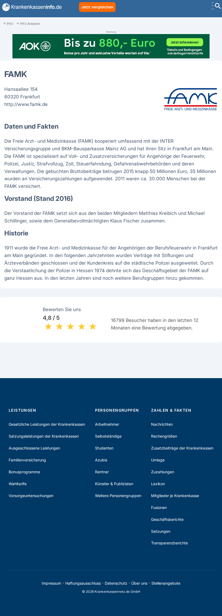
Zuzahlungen (162, 472)
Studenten (104, 448)
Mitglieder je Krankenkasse (175, 495)
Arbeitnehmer (107, 424)
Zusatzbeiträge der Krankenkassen (182, 448)
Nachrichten (162, 424)
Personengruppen (117, 410)
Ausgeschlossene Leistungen (34, 448)
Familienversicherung (27, 460)
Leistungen (22, 410)
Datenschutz (116, 583)
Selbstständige (108, 436)
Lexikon (158, 483)
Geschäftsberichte (167, 519)
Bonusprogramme (24, 472)
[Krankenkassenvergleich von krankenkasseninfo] (31, 7)
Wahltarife (18, 483)
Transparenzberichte (169, 543)
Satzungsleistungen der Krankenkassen (44, 436)
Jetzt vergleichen (97, 7)
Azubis (101, 460)
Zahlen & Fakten (171, 410)
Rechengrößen (164, 436)
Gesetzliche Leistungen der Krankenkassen (47, 424)
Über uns (139, 583)
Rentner (102, 472)
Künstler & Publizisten (114, 483)
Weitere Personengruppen (118, 495)
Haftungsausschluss (83, 583)
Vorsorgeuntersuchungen (31, 495)
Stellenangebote (165, 583)
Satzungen (160, 531)
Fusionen (159, 507)
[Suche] (218, 6)
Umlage (158, 460)
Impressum (51, 583)
